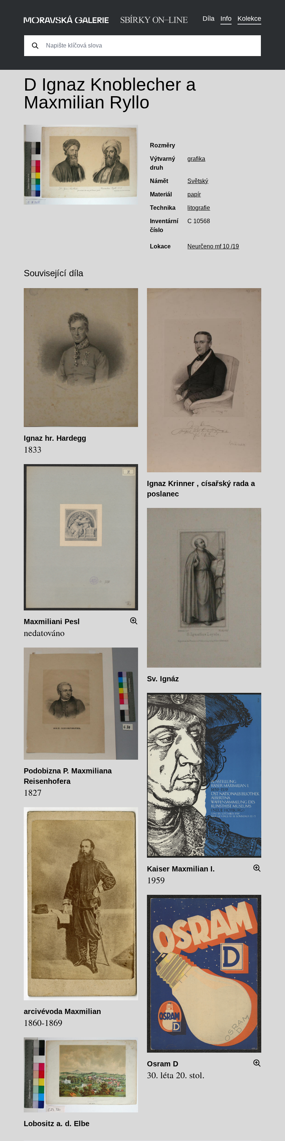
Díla (208, 18)
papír (194, 194)
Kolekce (249, 18)
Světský (197, 181)
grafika (196, 159)
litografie (198, 208)
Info (226, 18)
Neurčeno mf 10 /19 (213, 246)
